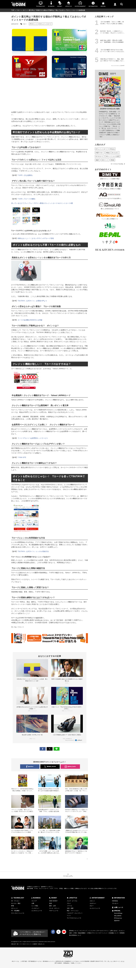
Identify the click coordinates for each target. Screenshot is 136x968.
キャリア (34, 901)
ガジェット (14, 908)
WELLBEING (117, 915)
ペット (69, 915)
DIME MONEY (53, 901)
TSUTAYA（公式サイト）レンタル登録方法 (33, 551)
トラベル (69, 906)
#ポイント (105, 160)
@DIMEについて (73, 930)
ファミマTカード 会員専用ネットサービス (33, 438)
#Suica (112, 149)
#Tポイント (33, 24)
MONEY (54, 898)
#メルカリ (115, 152)
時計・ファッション (73, 910)
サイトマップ (83, 930)
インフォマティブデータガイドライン (98, 930)
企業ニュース (118, 907)
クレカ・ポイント (54, 908)
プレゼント (115, 903)
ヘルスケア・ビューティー (74, 913)
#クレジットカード (45, 24)
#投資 (112, 160)
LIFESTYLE (73, 898)
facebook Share (43, 749)
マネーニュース (53, 910)
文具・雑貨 (70, 908)
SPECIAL (117, 911)
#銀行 (97, 160)
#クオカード (100, 156)
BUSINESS (37, 898)
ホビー (92, 906)
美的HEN (116, 920)
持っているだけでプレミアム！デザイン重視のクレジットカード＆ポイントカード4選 (42, 203)
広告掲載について (113, 933)
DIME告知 (115, 901)
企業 (33, 903)
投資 (50, 903)
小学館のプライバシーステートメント (97, 933)
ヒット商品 (35, 906)
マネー (18, 10)
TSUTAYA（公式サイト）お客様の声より (32, 301)
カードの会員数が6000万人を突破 (30, 320)
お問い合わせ (113, 930)
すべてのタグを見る (117, 164)
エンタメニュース (95, 908)
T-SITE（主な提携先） (26, 175)
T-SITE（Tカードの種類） (27, 199)
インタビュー (35, 908)
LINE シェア (57, 749)
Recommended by (70, 740)
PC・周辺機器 (15, 910)
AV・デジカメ (15, 901)
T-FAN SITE (22, 457)
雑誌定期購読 (81, 933)
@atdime (30, 766)
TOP (12, 10)
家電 (12, 906)
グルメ (69, 903)
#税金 (108, 152)
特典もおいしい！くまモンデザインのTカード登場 (36, 238)
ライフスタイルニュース (74, 918)
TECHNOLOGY (18, 898)
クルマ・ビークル (72, 901)
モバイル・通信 (15, 903)
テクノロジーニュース (17, 913)
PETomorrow (118, 918)
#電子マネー (100, 152)
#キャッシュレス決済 (112, 156)
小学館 (75, 933)
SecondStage (118, 913)
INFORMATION (119, 898)
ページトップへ (68, 876)
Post (50, 749)
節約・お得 (52, 906)
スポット (92, 901)
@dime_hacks (72, 766)
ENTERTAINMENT (98, 898)
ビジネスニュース (37, 910)
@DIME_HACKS (51, 766)
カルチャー (93, 903)
